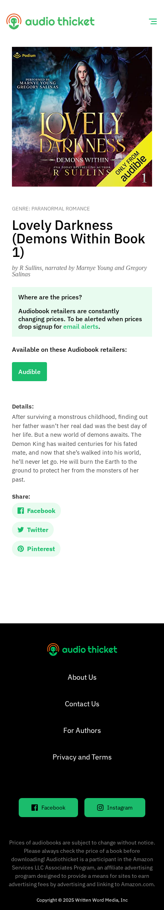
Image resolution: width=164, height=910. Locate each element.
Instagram (120, 807)
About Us (82, 677)
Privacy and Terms (82, 757)
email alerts (80, 326)
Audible (29, 372)
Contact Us (82, 703)
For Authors (82, 730)
